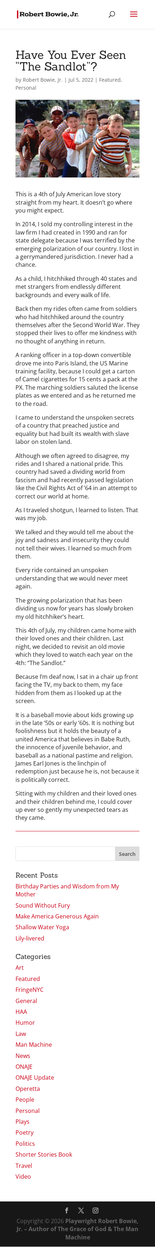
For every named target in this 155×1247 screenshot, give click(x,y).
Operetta (27, 1089)
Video (23, 1176)
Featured (110, 79)
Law (20, 1034)
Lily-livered (29, 938)
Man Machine (33, 1045)
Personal (25, 87)
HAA (21, 1012)
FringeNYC (29, 990)
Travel (23, 1166)
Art (19, 968)
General (26, 1001)
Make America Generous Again (57, 916)
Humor (25, 1023)
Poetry (24, 1132)
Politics (25, 1144)
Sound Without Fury (42, 905)
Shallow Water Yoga (42, 927)
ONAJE (23, 1067)
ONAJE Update (34, 1077)
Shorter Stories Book (43, 1154)
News (22, 1056)
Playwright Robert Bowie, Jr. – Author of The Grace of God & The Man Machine (77, 1229)
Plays (22, 1122)
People (24, 1100)
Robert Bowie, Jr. (43, 79)
